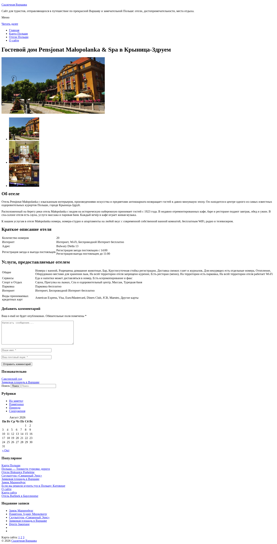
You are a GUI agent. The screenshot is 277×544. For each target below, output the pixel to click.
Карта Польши (18, 33)
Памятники (16, 404)
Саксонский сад (12, 378)
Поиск (6, 385)
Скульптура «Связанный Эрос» (29, 517)
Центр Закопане (19, 524)
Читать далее (10, 23)
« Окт (5, 450)
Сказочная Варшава (14, 4)
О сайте (14, 40)
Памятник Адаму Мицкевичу (28, 514)
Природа (14, 407)
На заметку (16, 400)
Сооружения (17, 411)
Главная (14, 30)
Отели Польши (18, 37)
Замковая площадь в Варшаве (20, 382)
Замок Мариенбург (21, 510)
